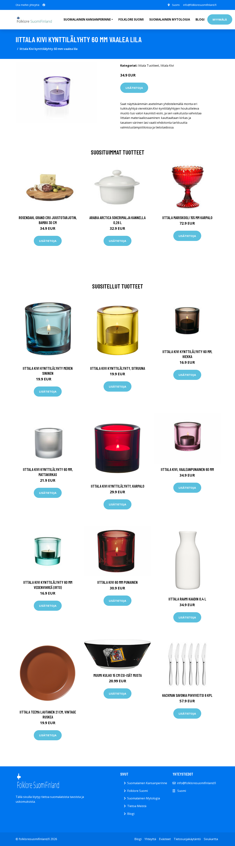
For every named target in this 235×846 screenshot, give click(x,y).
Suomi (176, 5)
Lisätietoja (134, 88)
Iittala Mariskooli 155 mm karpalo (187, 217)
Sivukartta (211, 839)
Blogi (200, 19)
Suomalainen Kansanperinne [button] (87, 19)
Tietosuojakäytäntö (187, 839)
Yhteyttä (150, 839)
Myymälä (220, 19)
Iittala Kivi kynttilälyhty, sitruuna (117, 368)
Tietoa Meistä (136, 806)
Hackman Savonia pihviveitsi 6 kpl (187, 695)
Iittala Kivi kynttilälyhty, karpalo (117, 486)
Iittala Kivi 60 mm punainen (117, 582)
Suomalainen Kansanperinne (147, 783)
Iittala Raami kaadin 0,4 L (187, 599)
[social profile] (44, 4)
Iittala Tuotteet (148, 65)
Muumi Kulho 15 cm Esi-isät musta (117, 675)
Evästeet (165, 839)
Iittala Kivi (167, 65)
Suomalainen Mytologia (169, 19)
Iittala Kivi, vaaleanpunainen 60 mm (187, 469)
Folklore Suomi (131, 19)
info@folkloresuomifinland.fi (199, 5)
